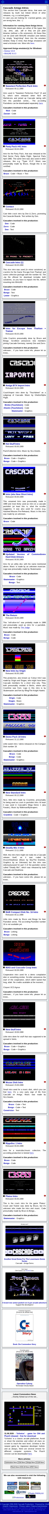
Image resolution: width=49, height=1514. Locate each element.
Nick (8, 111)
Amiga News (31, 1462)
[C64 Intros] (36, 1489)
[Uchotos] (24, 1431)
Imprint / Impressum (10, 1506)
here (32, 43)
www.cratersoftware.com (11, 1510)
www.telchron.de (18, 1511)
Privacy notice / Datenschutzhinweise (33, 1506)
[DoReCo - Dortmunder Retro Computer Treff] (36, 1485)
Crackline (8, 815)
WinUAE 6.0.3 (10, 53)
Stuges (12, 701)
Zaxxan (7, 114)
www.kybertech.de (31, 1511)
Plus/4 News (15, 1467)
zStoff (47, 1504)
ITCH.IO (28, 1271)
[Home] (3, 2)
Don (7, 223)
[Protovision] (18, 1497)
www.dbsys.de (41, 1508)
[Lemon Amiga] (24, 1489)
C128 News (40, 1462)
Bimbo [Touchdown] (14, 405)
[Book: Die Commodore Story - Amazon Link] (24, 1340)
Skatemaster (17, 411)
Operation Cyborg (24, 1384)
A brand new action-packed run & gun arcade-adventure (24, 1303)
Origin (12, 698)
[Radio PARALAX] (36, 1493)
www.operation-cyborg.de (27, 1508)
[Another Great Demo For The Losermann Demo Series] (24, 1255)
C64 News (22, 1462)
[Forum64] (12, 1485)
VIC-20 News (25, 1467)
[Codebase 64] (9, 1493)
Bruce (6, 174)
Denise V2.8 (9, 51)
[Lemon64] (12, 1489)
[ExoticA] (31, 1497)
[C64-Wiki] (21, 1493)
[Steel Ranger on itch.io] (24, 1299)
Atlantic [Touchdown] (13, 408)
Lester (6, 296)
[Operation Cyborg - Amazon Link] (24, 1380)
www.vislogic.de (39, 1510)
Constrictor (9, 1110)
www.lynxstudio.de (27, 1510)
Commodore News (11, 1462)
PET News (34, 1467)
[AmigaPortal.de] (24, 1485)
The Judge (25, 627)
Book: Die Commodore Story (24, 1344)
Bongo (6, 293)
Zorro (6, 226)
